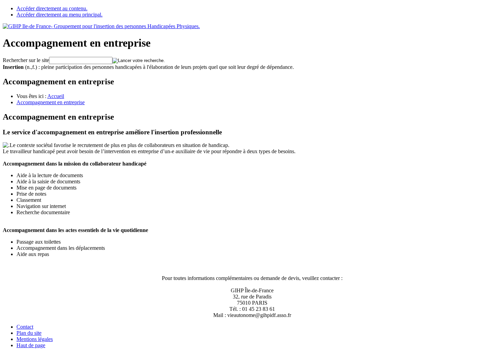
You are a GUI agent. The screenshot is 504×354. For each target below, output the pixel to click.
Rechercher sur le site (26, 60)
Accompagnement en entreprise (50, 102)
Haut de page (30, 345)
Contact (24, 327)
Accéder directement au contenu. (51, 8)
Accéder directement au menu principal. (59, 14)
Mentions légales (34, 339)
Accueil (55, 96)
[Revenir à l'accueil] (101, 26)
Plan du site (28, 333)
